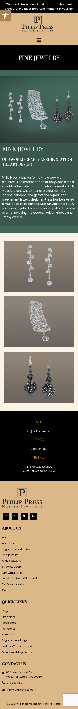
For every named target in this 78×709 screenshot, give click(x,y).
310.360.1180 (39, 449)
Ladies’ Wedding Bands (17, 646)
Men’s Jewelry (11, 561)
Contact (7, 590)
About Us (8, 543)
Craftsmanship (12, 572)
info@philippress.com (39, 431)
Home (6, 537)
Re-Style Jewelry (13, 584)
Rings (5, 611)
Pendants (8, 628)
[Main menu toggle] (39, 40)
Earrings (7, 634)
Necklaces (9, 623)
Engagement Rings (14, 640)
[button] (5, 15)
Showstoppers (12, 566)
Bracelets (8, 617)
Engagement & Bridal (16, 549)
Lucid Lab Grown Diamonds (20, 578)
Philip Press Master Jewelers (32, 703)
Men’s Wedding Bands (17, 652)
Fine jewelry (10, 555)
